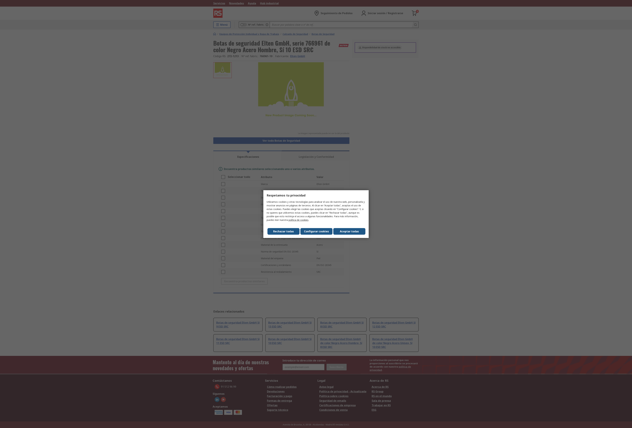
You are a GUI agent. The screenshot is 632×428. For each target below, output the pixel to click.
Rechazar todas (283, 231)
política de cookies (298, 219)
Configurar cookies (316, 231)
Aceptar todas (349, 231)
